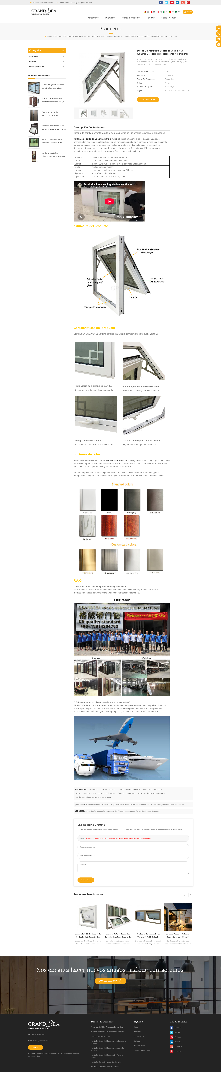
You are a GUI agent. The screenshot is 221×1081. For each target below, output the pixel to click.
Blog (38, 1056)
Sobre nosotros (168, 18)
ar (179, 12)
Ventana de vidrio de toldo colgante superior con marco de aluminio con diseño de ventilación (54, 128)
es (148, 12)
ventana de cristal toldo (100, 1036)
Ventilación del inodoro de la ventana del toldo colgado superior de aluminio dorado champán (122, 811)
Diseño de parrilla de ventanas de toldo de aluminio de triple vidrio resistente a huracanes (118, 838)
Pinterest (178, 1051)
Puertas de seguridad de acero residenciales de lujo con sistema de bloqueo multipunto (53, 100)
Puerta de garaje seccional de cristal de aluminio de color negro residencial (53, 87)
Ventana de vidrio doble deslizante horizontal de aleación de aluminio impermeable (52, 141)
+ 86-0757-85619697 (38, 1034)
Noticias (150, 18)
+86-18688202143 (47, 3)
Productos (137, 1032)
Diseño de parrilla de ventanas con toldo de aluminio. (141, 789)
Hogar (49, 36)
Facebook (178, 1028)
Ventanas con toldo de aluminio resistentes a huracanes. (141, 793)
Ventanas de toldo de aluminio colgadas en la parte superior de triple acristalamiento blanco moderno (88, 936)
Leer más (35, 1047)
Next (190, 895)
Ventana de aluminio (73, 36)
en (154, 12)
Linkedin (178, 1042)
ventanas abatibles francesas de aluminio (107, 1027)
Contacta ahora (108, 981)
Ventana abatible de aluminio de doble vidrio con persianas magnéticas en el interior (53, 155)
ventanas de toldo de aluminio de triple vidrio (95, 139)
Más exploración (129, 18)
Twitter (177, 1032)
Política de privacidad (142, 1050)
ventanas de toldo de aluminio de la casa (93, 797)
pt (173, 12)
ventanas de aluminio (117, 460)
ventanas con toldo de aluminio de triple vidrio (95, 793)
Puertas (109, 18)
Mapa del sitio (139, 1046)
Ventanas (92, 18)
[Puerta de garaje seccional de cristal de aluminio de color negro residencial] (34, 88)
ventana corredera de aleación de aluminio (107, 1032)
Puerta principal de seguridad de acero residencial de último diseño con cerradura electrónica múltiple (53, 114)
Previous (184, 895)
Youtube (178, 1037)
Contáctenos (139, 1036)
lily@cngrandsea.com (83, 3)
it (166, 12)
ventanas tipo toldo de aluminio (102, 789)
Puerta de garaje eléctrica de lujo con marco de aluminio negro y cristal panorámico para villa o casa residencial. (178, 936)
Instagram (178, 1046)
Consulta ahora (148, 99)
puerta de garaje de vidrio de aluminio (106, 1062)
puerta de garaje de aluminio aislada (105, 1067)
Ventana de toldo (91, 36)
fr (161, 12)
